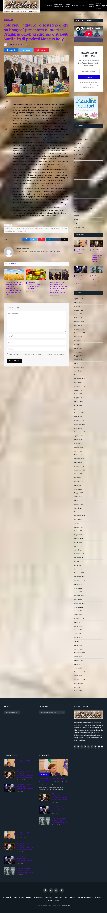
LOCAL (76, 189)
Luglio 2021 (78, 531)
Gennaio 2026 (78, 325)
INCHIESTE (77, 174)
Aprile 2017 (78, 614)
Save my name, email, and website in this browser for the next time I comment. (36, 354)
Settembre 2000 (79, 679)
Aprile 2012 (78, 656)
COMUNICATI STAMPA (81, 139)
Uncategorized (79, 227)
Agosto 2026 (78, 298)
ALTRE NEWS (68, 6)
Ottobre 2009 (78, 668)
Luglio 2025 (78, 348)
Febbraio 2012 (79, 660)
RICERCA (77, 219)
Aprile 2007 (78, 675)
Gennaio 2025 (78, 371)
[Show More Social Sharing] (51, 50)
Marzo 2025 (78, 363)
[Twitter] (6, 113)
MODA (76, 196)
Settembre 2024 (79, 386)
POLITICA (77, 212)
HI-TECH (77, 166)
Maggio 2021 (78, 538)
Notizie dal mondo (98, 5)
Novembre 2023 (79, 424)
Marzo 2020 (78, 569)
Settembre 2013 (79, 641)
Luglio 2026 (78, 302)
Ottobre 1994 (78, 683)
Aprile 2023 (78, 451)
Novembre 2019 (79, 576)
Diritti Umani (78, 151)
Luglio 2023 (78, 439)
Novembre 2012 (79, 653)
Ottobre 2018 (78, 607)
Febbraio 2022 (79, 504)
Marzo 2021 (78, 546)
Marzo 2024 (78, 409)
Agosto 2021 (78, 527)
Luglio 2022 (78, 485)
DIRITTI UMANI (91, 6)
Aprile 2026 (78, 314)
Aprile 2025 (78, 359)
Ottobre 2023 (78, 428)
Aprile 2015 (78, 634)
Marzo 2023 (78, 455)
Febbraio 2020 (79, 573)
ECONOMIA (83, 6)
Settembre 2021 (79, 523)
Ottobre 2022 (78, 474)
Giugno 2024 (78, 397)
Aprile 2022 (78, 496)
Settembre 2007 (79, 672)
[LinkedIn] (6, 118)
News (76, 200)
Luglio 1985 (78, 691)
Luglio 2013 (78, 645)
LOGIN (57, 900)
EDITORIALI (77, 162)
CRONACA (77, 143)
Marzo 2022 (78, 500)
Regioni (76, 215)
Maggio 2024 (78, 401)
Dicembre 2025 (79, 329)
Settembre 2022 (79, 477)
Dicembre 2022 (79, 466)
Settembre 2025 (79, 340)
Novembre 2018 (79, 603)
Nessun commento (42, 44)
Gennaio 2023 (78, 462)
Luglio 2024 (78, 394)
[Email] (6, 129)
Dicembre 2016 (79, 618)
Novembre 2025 (79, 333)
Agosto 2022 (78, 481)
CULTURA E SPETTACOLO (58, 6)
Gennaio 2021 (78, 550)
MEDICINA (75, 6)
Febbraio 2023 (79, 458)
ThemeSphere (65, 905)
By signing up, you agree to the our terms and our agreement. (89, 85)
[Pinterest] (6, 123)
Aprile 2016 (78, 626)
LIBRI (75, 185)
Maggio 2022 (78, 493)
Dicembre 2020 (79, 554)
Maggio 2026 (78, 310)
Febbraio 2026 (79, 321)
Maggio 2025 (78, 356)
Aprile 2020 (78, 565)
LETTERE (77, 181)
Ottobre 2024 (78, 382)
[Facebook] (6, 107)
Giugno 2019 (78, 588)
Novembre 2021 (79, 515)
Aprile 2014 (78, 637)
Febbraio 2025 (79, 367)
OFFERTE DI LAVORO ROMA (83, 208)
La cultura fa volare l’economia (80, 252)
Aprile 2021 (78, 542)
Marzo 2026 (78, 317)
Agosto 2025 (78, 344)
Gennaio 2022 (78, 508)
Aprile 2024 (78, 405)
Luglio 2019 (78, 584)
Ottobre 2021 (78, 519)
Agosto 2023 (78, 436)
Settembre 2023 (79, 432)
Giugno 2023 (78, 443)
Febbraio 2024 (79, 413)
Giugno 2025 (78, 352)
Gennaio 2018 (78, 611)
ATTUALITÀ (48, 6)
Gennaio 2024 (78, 416)
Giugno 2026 (78, 306)
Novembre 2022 (79, 470)
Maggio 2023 (78, 447)
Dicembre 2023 (79, 420)
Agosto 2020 (78, 561)
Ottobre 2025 (78, 337)
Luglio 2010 (78, 664)
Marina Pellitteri (16, 44)
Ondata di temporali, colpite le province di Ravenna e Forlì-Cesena (97, 281)
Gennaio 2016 (78, 630)
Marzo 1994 (78, 687)
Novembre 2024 (79, 378)
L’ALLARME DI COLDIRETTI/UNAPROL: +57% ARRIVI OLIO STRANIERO (35, 285)
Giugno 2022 (78, 489)
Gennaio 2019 (78, 599)
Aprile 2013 (78, 649)
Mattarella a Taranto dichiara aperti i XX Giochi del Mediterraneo (81, 280)
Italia (76, 177)
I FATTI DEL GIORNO (80, 170)
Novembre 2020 (79, 557)
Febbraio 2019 (79, 595)
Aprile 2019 (78, 592)
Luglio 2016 (78, 622)
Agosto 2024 (78, 390)
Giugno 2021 (78, 535)
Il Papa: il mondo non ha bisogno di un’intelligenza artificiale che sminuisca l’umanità (97, 256)
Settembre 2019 (79, 580)
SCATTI (76, 223)
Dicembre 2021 (79, 512)
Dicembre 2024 (79, 375)
